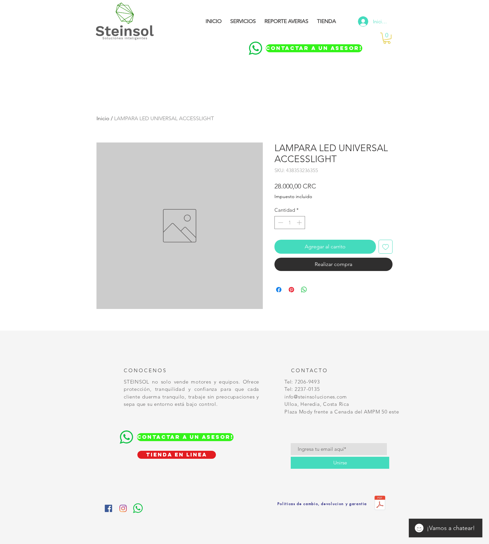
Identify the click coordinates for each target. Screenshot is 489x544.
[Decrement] (279, 222)
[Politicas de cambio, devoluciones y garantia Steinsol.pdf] (380, 503)
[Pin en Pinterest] (291, 290)
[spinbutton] (289, 222)
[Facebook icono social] (108, 508)
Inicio (102, 118)
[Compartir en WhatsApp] (304, 290)
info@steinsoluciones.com (315, 397)
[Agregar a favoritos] (386, 247)
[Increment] (299, 222)
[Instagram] (123, 508)
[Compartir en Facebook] (279, 290)
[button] (387, 38)
